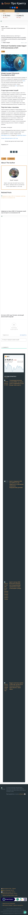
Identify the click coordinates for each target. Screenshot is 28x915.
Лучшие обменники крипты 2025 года (9, 138)
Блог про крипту (10, 908)
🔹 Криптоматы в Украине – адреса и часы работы (12, 905)
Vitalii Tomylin (6, 42)
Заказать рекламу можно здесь (16, 911)
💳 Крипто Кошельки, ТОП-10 (7, 890)
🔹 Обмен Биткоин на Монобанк (8, 903)
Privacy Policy (22, 913)
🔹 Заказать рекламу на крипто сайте (9, 895)
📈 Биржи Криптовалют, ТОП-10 (8, 892)
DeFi (24, 80)
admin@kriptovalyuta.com (8, 913)
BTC (8, 356)
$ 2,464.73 (20, 16)
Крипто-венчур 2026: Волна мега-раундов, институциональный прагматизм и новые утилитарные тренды (15, 585)
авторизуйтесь (23, 335)
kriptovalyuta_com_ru (5, 135)
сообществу (21, 794)
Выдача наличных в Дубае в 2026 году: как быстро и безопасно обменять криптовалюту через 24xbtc (16, 686)
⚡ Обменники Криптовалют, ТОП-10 (9, 893)
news (4, 51)
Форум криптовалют (21, 135)
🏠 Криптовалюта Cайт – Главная (8, 888)
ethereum (11, 158)
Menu (3, 11)
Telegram (16, 913)
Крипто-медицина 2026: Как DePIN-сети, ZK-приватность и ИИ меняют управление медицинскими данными (16, 484)
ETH (16, 85)
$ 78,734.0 (6, 16)
